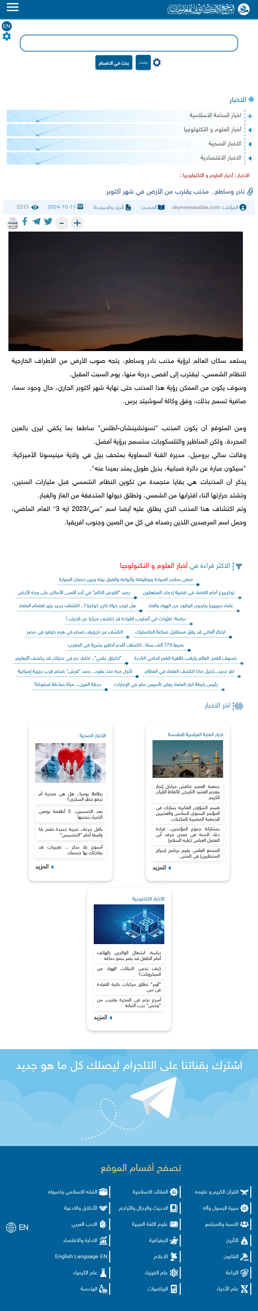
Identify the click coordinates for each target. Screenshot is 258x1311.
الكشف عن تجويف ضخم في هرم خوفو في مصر (75, 632)
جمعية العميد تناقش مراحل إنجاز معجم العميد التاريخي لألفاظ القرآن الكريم (188, 792)
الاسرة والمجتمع (222, 1224)
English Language (76, 1257)
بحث (143, 62)
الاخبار (237, 100)
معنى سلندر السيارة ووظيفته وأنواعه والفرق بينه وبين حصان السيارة (126, 580)
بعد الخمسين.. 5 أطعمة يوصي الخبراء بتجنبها (70, 814)
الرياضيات (158, 1289)
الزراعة (232, 1273)
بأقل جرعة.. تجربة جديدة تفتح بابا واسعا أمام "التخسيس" (70, 832)
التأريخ (232, 1241)
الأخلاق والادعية (80, 1208)
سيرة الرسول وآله (221, 1208)
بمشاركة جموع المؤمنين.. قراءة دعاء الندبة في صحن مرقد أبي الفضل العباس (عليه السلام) (188, 834)
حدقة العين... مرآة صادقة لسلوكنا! (67, 685)
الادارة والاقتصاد (80, 1241)
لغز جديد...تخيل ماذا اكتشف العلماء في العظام (189, 672)
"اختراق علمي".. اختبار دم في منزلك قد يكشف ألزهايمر (68, 658)
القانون (231, 1257)
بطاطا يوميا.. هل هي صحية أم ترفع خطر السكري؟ (70, 797)
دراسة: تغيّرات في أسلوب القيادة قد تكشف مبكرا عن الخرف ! (126, 619)
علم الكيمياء (85, 1273)
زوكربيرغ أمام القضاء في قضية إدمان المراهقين (189, 593)
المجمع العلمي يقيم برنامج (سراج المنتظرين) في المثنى (188, 853)
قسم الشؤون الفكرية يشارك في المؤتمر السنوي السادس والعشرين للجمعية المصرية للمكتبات (188, 813)
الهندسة (89, 1289)
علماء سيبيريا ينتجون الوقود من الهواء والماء (190, 606)
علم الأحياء (228, 1289)
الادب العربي (84, 1224)
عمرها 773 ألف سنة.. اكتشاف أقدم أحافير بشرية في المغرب (126, 645)
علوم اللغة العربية (150, 1224)
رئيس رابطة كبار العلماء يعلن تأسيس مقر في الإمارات (166, 685)
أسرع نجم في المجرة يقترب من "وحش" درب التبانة (129, 1003)
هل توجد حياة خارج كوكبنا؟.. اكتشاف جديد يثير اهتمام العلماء (77, 606)
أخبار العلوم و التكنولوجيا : (206, 176)
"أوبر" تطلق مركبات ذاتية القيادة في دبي (129, 987)
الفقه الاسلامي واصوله (72, 1192)
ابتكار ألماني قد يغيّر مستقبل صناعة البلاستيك (180, 632)
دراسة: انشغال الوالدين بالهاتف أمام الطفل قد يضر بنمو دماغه (129, 956)
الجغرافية (158, 1241)
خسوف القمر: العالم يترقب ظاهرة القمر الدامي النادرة (185, 658)
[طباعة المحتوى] (13, 223)
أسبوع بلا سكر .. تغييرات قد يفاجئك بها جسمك (70, 850)
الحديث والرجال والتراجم (143, 1208)
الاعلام (161, 1257)
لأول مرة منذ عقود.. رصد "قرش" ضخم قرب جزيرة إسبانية (75, 672)
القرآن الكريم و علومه (217, 1192)
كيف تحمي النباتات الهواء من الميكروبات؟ (129, 971)
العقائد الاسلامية (150, 1192)
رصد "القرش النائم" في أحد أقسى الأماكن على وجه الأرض (73, 593)
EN (6, 27)
